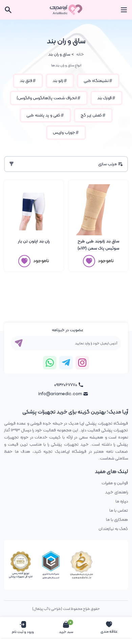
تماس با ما (118, 510)
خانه (80, 54)
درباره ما (121, 501)
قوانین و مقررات (115, 483)
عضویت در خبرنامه (67, 330)
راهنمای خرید (116, 492)
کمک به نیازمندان (113, 529)
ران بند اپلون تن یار (34, 241)
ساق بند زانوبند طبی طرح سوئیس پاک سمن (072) (98, 245)
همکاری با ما (117, 519)
